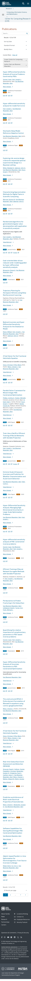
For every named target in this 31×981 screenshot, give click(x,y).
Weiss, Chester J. (13, 367)
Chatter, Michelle (20, 398)
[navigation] (15, 890)
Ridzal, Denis (7, 866)
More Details (7, 87)
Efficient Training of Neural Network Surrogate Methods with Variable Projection (13, 571)
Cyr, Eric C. (14, 866)
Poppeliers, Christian (9, 771)
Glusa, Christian (8, 365)
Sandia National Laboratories (9, 947)
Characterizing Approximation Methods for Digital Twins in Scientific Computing (14, 194)
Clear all (14, 55)
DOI (4, 95)
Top (26, 979)
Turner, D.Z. (19, 608)
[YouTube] (8, 937)
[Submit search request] (27, 33)
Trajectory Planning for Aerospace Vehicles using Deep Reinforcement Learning (14, 293)
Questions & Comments (8, 933)
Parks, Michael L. (8, 610)
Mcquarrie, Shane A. (9, 270)
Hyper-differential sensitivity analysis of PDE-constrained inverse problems (14, 541)
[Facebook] (2, 937)
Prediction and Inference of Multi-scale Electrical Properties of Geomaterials (13, 799)
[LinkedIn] (15, 937)
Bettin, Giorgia (19, 779)
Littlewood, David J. (9, 608)
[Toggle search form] (23, 3)
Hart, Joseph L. (16, 79)
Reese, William (7, 332)
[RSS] (22, 937)
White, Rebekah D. (8, 168)
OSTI (9, 95)
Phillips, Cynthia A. (8, 398)
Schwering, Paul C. (15, 773)
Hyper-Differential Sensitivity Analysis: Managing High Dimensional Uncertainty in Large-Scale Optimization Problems (14, 509)
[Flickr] (12, 937)
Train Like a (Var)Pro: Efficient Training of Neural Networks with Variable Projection (14, 435)
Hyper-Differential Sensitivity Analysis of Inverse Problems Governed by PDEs (14, 74)
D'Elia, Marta (17, 365)
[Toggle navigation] (3, 14)
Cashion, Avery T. (8, 775)
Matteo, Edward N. (8, 779)
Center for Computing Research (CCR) (18, 20)
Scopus (15, 252)
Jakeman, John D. (20, 168)
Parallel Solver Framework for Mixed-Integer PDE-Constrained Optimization (14, 392)
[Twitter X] (18, 937)
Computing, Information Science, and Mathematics (17, 13)
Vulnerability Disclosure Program (11, 975)
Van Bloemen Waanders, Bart (12, 136)
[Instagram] (5, 937)
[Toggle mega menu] (28, 3)
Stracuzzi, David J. (8, 769)
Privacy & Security (23, 933)
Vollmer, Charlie (19, 769)
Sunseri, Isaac (7, 79)
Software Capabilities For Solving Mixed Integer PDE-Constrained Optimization (13, 830)
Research (9, 8)
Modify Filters (10, 49)
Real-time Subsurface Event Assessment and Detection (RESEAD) (13, 764)
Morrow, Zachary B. (9, 199)
